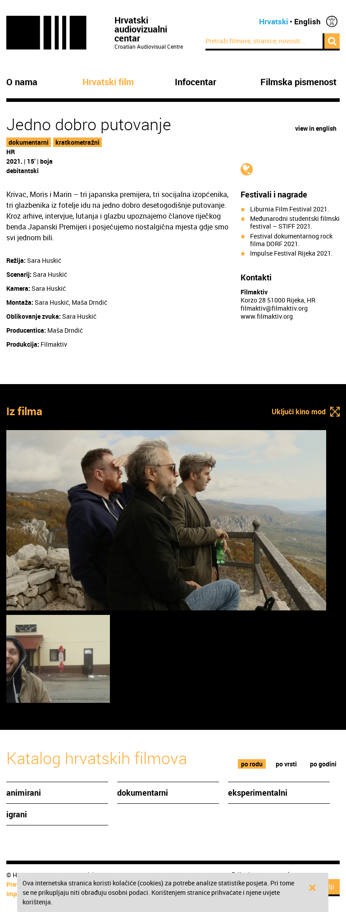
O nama (21, 82)
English (307, 21)
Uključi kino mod (299, 412)
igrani (16, 814)
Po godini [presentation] (323, 764)
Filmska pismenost (298, 82)
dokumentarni (29, 142)
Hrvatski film (108, 82)
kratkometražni (77, 142)
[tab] (252, 764)
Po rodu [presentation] (252, 764)
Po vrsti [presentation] (286, 764)
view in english (316, 128)
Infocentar (195, 82)
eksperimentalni (257, 792)
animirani (23, 792)
